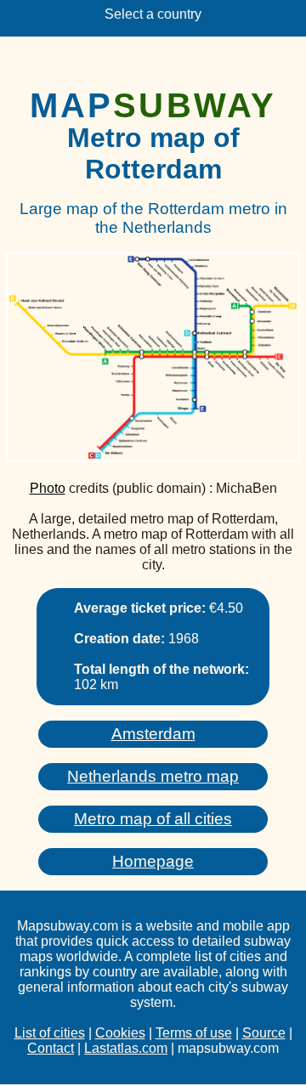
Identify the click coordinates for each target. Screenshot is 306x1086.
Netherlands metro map (153, 776)
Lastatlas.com (125, 1048)
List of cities (49, 1033)
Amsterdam (153, 734)
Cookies (120, 1033)
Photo (47, 488)
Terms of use (194, 1033)
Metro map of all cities (153, 819)
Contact (50, 1048)
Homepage (153, 861)
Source (264, 1033)
